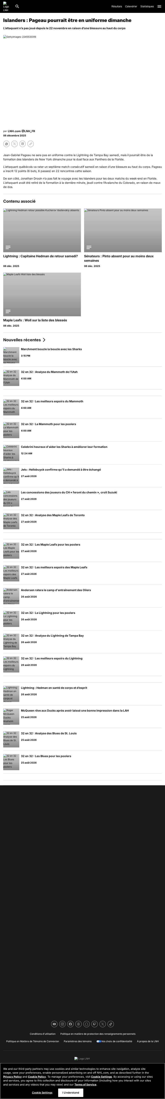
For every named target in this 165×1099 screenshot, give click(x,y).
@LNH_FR (28, 131)
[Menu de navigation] (159, 6)
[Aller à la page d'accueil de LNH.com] (7, 6)
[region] (82, 1081)
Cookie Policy (37, 1076)
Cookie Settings (101, 1076)
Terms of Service (85, 1084)
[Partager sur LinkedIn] (22, 144)
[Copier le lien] (30, 144)
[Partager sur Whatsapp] (6, 144)
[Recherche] (17, 6)
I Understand (70, 1092)
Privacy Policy (12, 1076)
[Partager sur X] (14, 144)
